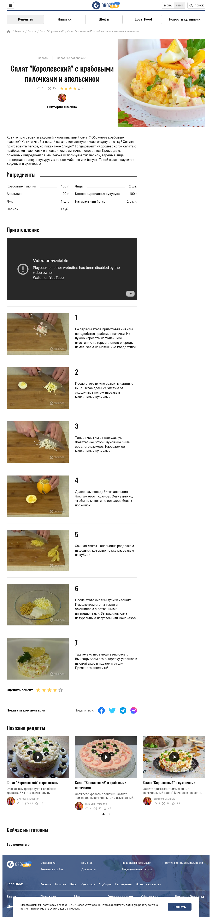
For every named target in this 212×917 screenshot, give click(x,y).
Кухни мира (88, 884)
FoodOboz (15, 884)
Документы (88, 869)
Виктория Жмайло (28, 798)
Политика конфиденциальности (183, 862)
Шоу (10, 906)
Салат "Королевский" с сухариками (169, 782)
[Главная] (8, 32)
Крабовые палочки (21, 186)
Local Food (143, 19)
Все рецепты (17, 844)
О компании (48, 862)
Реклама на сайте (52, 869)
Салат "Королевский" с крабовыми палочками (100, 785)
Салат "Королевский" (52, 31)
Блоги (11, 897)
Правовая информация (136, 862)
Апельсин (14, 194)
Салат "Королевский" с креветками (33, 782)
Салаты (32, 31)
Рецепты (25, 19)
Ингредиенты (123, 884)
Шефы (104, 19)
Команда (87, 862)
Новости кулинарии (184, 19)
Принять (179, 906)
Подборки (105, 884)
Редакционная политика (137, 869)
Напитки (64, 19)
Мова (168, 5)
